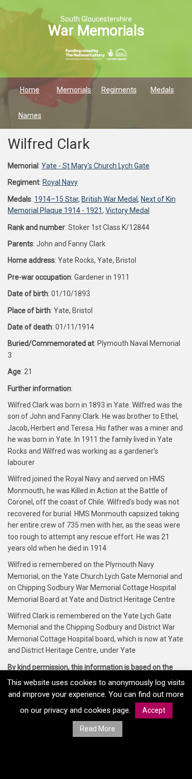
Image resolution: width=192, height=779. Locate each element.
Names (29, 115)
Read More (97, 729)
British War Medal (109, 199)
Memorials (74, 90)
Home (29, 90)
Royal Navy (60, 182)
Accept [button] (153, 710)
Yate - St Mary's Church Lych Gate (95, 166)
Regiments (119, 90)
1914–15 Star (56, 199)
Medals (162, 90)
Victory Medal (127, 210)
